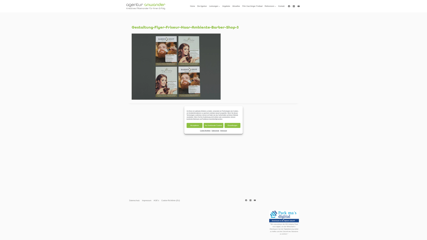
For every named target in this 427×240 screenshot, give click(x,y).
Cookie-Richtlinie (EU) (170, 200)
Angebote (226, 6)
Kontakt (281, 6)
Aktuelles (236, 6)
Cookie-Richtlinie (205, 130)
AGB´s (156, 200)
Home (192, 6)
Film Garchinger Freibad (252, 6)
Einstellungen (232, 125)
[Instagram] (294, 6)
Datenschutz (215, 130)
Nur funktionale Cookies (213, 125)
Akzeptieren (194, 125)
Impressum (223, 130)
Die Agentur (202, 6)
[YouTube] (299, 6)
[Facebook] (289, 6)
